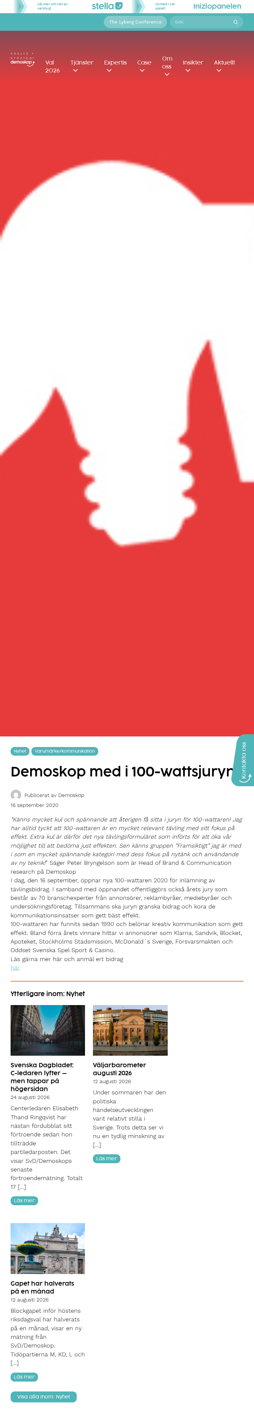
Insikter (193, 63)
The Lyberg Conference (135, 21)
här (15, 967)
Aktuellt (224, 63)
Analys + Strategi (23, 56)
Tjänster (82, 63)
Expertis (115, 63)
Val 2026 (52, 66)
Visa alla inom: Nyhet (43, 1396)
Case (144, 63)
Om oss (167, 62)
